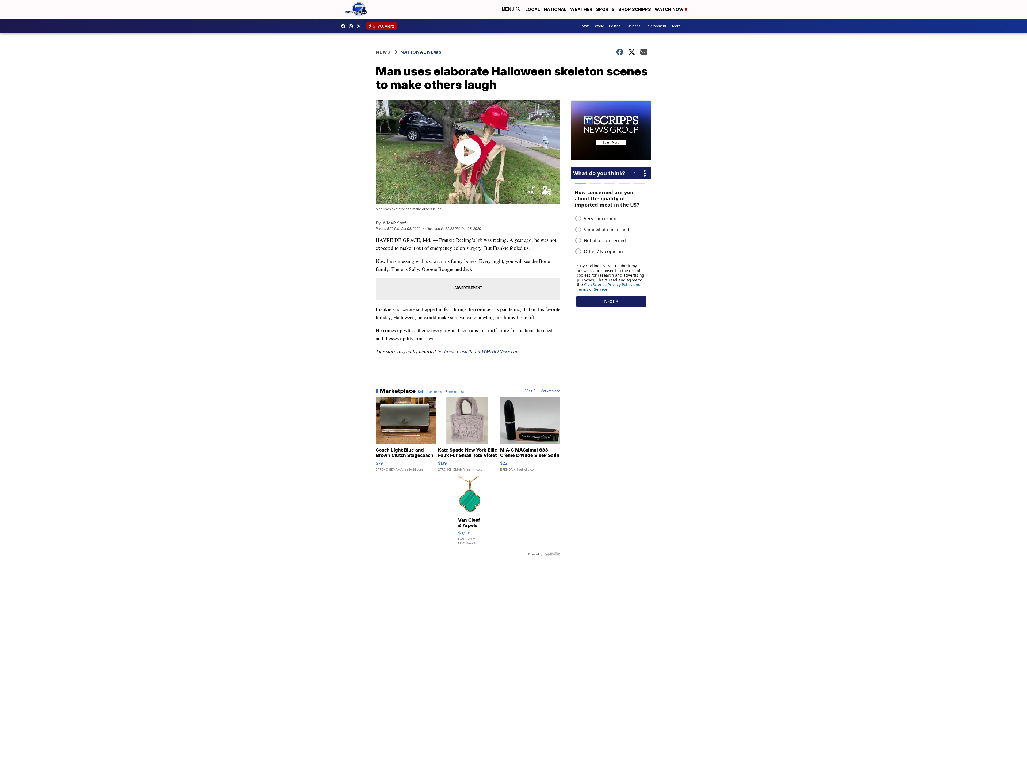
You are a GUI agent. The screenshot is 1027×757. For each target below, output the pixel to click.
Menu (509, 9)
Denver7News (344, 26)
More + (678, 26)
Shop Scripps (634, 9)
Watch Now (670, 9)
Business (633, 26)
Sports (605, 9)
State (586, 26)
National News (421, 52)
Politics (614, 26)
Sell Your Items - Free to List (441, 391)
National (555, 9)
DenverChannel (360, 26)
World (599, 26)
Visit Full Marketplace (542, 391)
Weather (581, 9)
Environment (655, 26)
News (383, 52)
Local (532, 9)
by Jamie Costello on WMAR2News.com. (479, 351)
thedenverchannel (352, 26)
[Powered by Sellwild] (552, 554)
